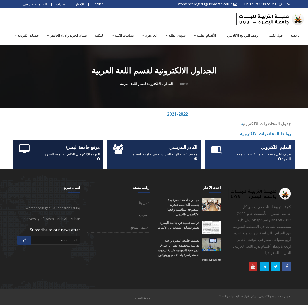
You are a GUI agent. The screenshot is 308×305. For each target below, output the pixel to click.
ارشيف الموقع (140, 227)
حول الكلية (275, 35)
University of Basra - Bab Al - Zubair (52, 218)
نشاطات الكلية (124, 35)
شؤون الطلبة (177, 35)
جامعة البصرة (142, 298)
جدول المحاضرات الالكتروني (267, 123)
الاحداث (61, 4)
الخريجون (150, 35)
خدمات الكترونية (27, 35)
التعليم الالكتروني (35, 4)
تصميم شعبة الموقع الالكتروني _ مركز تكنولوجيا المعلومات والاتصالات (254, 296)
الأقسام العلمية (206, 35)
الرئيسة (295, 35)
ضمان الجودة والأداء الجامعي (68, 35)
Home (183, 83)
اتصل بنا (144, 203)
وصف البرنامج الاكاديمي (242, 35)
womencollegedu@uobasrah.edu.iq (205, 4)
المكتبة (99, 35)
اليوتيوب (144, 215)
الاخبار (79, 4)
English (98, 4)
